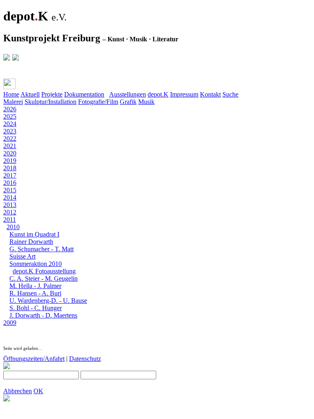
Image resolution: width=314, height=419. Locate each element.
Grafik (128, 101)
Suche (230, 94)
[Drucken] (9, 84)
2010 (13, 226)
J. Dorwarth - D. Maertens (43, 315)
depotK (158, 94)
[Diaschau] (6, 330)
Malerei (13, 101)
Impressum (184, 94)
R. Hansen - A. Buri (35, 293)
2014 (9, 197)
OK (38, 390)
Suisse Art (22, 256)
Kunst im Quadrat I (34, 234)
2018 (9, 167)
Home (11, 94)
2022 (9, 138)
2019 (9, 160)
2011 (9, 219)
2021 (9, 145)
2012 (9, 212)
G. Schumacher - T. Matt (41, 249)
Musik (146, 101)
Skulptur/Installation (50, 101)
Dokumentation (84, 94)
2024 (9, 123)
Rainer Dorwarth (31, 241)
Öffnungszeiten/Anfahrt (34, 358)
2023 (9, 131)
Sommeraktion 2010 (35, 263)
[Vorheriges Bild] (14, 330)
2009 (9, 322)
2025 (9, 116)
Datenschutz (85, 358)
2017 (9, 175)
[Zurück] (25, 85)
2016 (9, 182)
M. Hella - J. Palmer (35, 285)
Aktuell (30, 94)
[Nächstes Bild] (23, 330)
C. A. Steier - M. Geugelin (43, 278)
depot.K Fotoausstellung (44, 271)
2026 (9, 109)
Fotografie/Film (98, 101)
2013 (9, 204)
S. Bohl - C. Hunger (35, 307)
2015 (9, 190)
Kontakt (210, 94)
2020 (9, 153)
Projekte (52, 94)
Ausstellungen (127, 94)
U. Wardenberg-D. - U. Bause (48, 300)
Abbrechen (17, 390)
